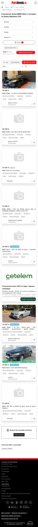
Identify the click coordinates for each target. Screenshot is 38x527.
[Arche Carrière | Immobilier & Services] (30, 523)
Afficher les (26, 52)
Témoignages (5, 471)
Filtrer (20, 42)
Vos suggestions (6, 488)
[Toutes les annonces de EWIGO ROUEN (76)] (5, 339)
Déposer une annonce (19, 513)
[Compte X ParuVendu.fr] (7, 502)
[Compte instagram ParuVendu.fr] (21, 502)
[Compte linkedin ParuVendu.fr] (12, 502)
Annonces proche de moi (9, 518)
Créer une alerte (30, 62)
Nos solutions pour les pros (9, 466)
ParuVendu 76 (5, 486)
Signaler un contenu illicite (8, 498)
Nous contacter (5, 479)
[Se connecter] (35, 2)
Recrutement (5, 469)
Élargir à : (7, 52)
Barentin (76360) (7, 448)
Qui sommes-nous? (6, 464)
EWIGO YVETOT (12, 103)
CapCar (10, 261)
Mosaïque (16, 62)
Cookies (3, 491)
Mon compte (5, 513)
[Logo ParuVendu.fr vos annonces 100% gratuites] (19, 5)
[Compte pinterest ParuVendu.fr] (25, 502)
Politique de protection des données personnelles (15, 493)
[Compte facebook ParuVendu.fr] (16, 502)
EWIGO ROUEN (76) (14, 338)
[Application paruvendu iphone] (13, 507)
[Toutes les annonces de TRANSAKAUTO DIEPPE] (5, 221)
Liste (6, 62)
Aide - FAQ (4, 481)
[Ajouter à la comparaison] (33, 104)
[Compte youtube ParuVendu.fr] (30, 502)
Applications (4, 476)
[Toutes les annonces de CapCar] (5, 262)
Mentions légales (6, 496)
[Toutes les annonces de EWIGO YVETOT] (5, 104)
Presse (3, 474)
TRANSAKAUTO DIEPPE (15, 220)
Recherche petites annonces (10, 516)
